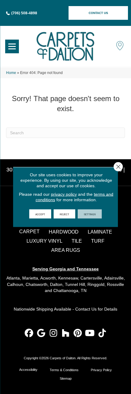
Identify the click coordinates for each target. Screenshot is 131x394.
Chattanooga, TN (70, 290)
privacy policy (64, 194)
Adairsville (114, 278)
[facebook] (29, 333)
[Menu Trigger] (12, 46)
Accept (40, 214)
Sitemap (66, 378)
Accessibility (28, 369)
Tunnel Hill (75, 284)
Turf (97, 241)
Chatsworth (37, 284)
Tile (77, 241)
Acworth (48, 278)
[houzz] (65, 333)
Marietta (30, 278)
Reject (64, 214)
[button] (98, 13)
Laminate (100, 231)
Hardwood (64, 231)
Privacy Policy (101, 370)
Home (11, 73)
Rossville (115, 284)
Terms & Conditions (64, 370)
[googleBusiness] (41, 333)
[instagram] (53, 333)
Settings (90, 214)
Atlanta (13, 278)
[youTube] (90, 333)
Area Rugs (65, 250)
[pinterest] (78, 333)
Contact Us (86, 309)
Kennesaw (68, 278)
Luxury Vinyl (44, 241)
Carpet (29, 231)
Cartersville (91, 278)
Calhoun (15, 284)
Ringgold (95, 284)
